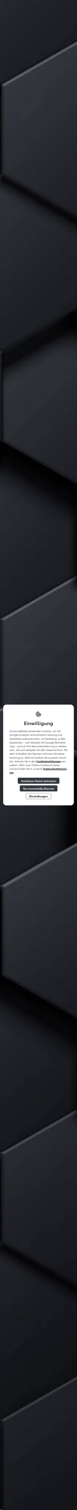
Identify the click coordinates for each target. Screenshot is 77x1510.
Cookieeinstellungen (48, 761)
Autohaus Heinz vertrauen (38, 781)
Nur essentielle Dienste (38, 788)
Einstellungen (38, 796)
